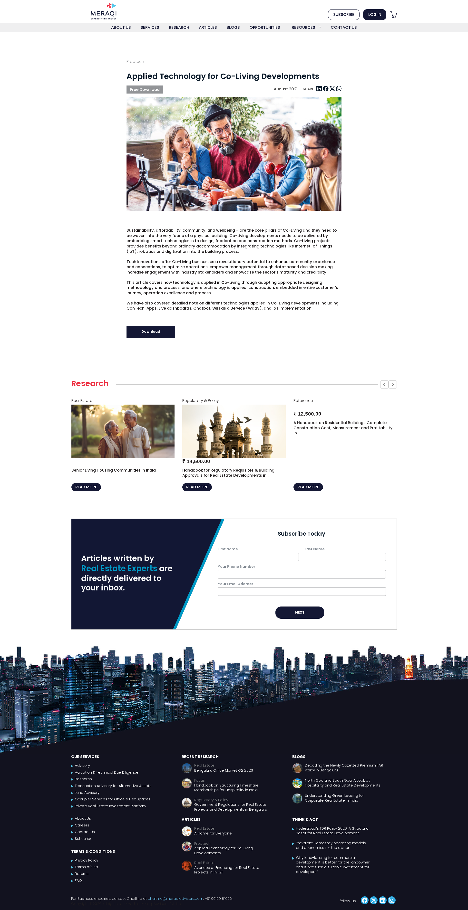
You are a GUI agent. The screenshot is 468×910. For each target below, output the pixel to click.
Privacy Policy (86, 865)
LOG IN (374, 14)
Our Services (85, 761)
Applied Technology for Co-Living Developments (223, 856)
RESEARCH (179, 27)
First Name (228, 554)
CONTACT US (344, 27)
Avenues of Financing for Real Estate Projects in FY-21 (226, 875)
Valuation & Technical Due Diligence (106, 777)
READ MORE (86, 492)
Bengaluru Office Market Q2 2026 (223, 775)
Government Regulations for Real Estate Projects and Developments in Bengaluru (230, 812)
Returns (81, 879)
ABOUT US (121, 27)
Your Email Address (235, 589)
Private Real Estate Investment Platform (110, 811)
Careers (82, 830)
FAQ (78, 885)
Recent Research (200, 761)
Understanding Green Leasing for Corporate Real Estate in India (334, 803)
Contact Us (85, 837)
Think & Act (305, 824)
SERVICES (150, 27)
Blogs (298, 761)
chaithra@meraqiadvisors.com (175, 903)
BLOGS (233, 27)
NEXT (299, 617)
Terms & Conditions (93, 856)
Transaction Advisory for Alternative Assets (113, 791)
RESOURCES (303, 27)
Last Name (315, 554)
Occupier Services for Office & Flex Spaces (112, 804)
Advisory (82, 770)
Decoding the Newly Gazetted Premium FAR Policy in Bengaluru (344, 773)
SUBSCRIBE (343, 14)
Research (83, 784)
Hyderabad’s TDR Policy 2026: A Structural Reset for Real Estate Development (332, 836)
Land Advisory (87, 798)
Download (150, 331)
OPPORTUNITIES (265, 27)
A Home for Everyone (213, 838)
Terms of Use (86, 872)
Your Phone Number (236, 571)
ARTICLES (208, 27)
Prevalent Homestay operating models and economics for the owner (331, 850)
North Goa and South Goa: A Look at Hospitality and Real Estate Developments (342, 788)
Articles (191, 824)
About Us (83, 824)
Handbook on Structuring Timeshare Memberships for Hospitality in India (226, 793)
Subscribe (84, 844)
